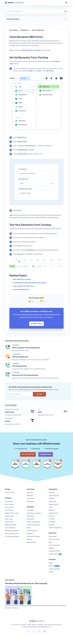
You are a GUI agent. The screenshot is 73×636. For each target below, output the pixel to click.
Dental (29, 528)
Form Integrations (38, 30)
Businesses (30, 501)
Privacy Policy (23, 625)
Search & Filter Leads (11, 513)
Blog (50, 542)
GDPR (29, 625)
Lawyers (29, 539)
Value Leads (9, 519)
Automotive (30, 519)
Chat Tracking (9, 507)
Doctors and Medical (33, 525)
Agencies (30, 493)
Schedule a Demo (54, 551)
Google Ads (52, 501)
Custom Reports (10, 528)
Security (34, 625)
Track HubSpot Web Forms (21, 289)
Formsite (51, 519)
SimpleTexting (53, 504)
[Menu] (66, 2)
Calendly (51, 493)
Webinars (52, 548)
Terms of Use (15, 625)
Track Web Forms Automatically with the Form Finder (29, 283)
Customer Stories (54, 539)
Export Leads (9, 522)
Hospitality (30, 510)
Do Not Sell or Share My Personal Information (49, 625)
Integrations (24, 30)
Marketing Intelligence (12, 531)
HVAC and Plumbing (33, 536)
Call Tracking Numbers (12, 536)
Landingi (51, 525)
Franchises (30, 498)
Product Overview (54, 569)
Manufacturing (31, 542)
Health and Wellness (33, 522)
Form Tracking (9, 504)
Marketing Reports (10, 525)
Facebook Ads (53, 513)
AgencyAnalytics (54, 496)
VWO (50, 507)
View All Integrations (55, 528)
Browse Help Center (13, 19)
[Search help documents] (65, 11)
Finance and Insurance (34, 513)
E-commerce (9, 510)
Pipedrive (52, 498)
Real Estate (30, 516)
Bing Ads (51, 510)
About (51, 563)
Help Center (13, 30)
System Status (55, 554)
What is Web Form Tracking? (22, 279)
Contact (51, 572)
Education (30, 534)
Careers (54, 566)
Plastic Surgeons (32, 531)
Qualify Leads (9, 516)
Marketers (30, 496)
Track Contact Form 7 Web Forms (23, 286)
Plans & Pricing (10, 493)
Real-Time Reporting (11, 534)
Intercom (51, 516)
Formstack (52, 522)
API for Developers (54, 545)
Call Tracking (9, 501)
